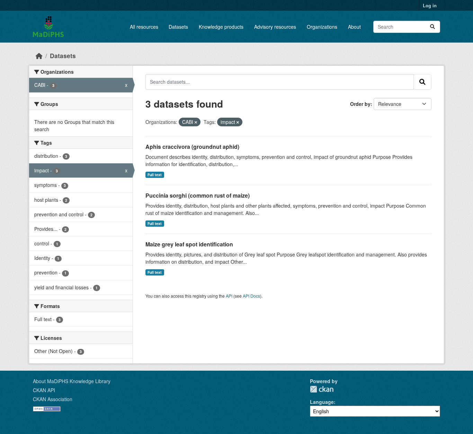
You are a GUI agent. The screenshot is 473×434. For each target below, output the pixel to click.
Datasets (178, 26)
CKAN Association (52, 399)
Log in (430, 5)
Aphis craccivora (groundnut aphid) (192, 147)
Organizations (322, 26)
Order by (360, 103)
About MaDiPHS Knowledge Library (71, 381)
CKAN (321, 389)
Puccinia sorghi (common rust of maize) (197, 195)
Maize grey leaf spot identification (189, 244)
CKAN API (44, 390)
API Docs (251, 296)
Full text (155, 174)
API (229, 296)
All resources (144, 26)
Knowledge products (221, 26)
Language (322, 401)
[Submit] (432, 27)
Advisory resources (275, 26)
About (354, 26)
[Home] (39, 55)
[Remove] (196, 122)
